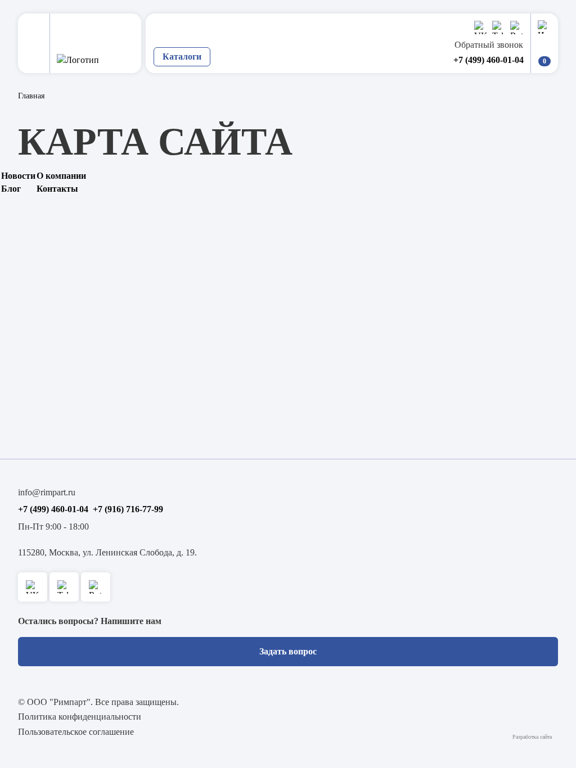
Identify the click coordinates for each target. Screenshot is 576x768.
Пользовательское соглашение (76, 732)
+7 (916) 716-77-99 (128, 509)
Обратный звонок (488, 44)
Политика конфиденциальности (79, 716)
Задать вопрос (288, 651)
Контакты (57, 188)
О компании (61, 175)
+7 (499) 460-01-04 (488, 60)
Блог (11, 188)
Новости (18, 175)
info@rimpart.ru (46, 492)
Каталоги (182, 56)
